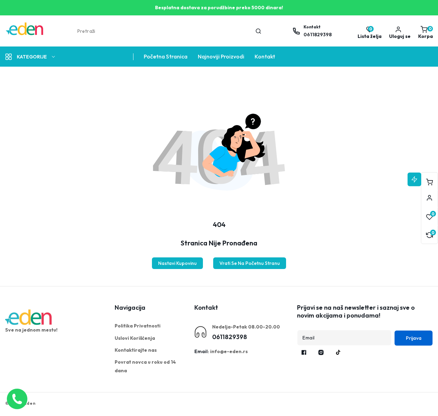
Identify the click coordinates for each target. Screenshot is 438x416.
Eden (30, 403)
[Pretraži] (258, 31)
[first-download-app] (29, 317)
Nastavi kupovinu (177, 263)
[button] (424, 31)
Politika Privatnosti (137, 326)
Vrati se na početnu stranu (249, 263)
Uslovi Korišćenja (135, 338)
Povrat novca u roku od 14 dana (145, 366)
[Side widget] (429, 197)
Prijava (414, 338)
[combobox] (169, 31)
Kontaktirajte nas (136, 350)
